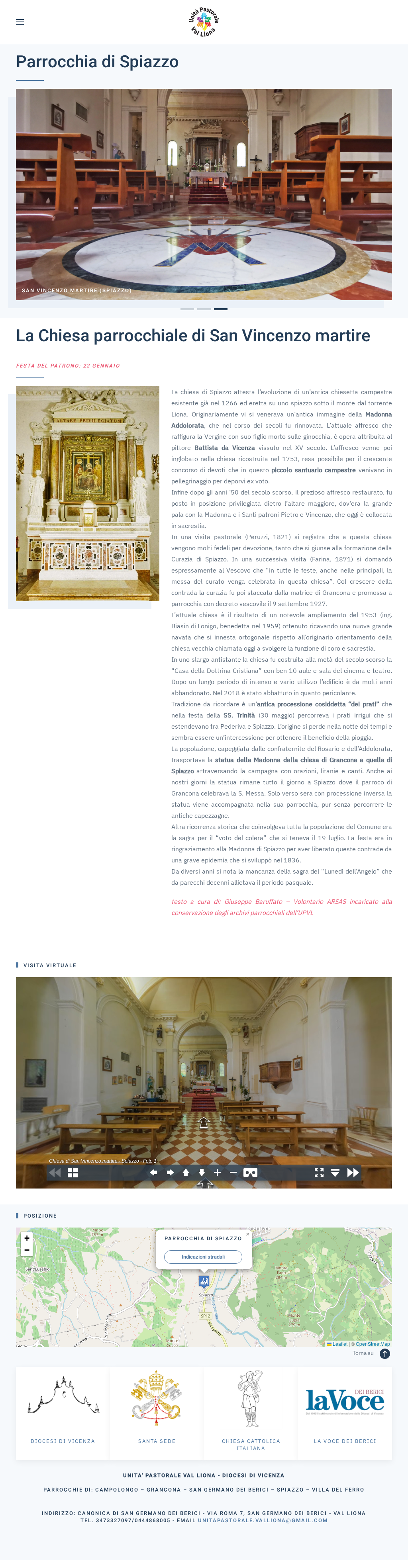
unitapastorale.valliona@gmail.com (263, 1520)
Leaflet (339, 1343)
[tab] (187, 309)
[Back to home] (204, 22)
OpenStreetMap (373, 1343)
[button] (20, 22)
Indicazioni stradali (203, 1257)
